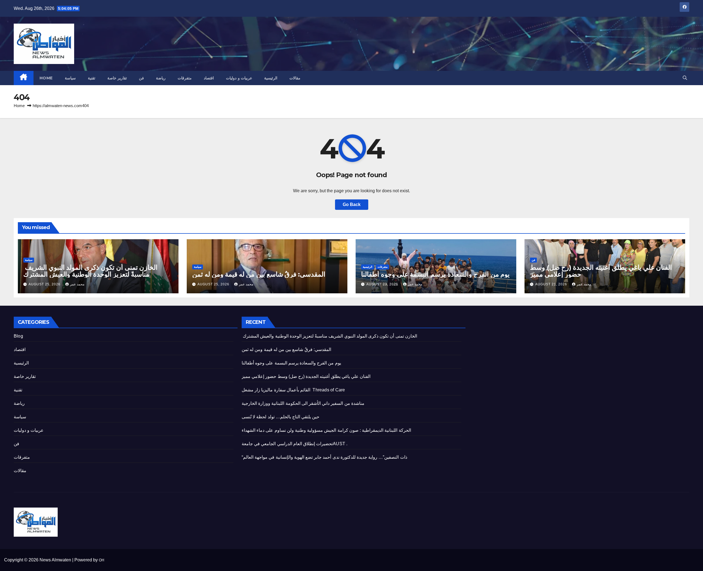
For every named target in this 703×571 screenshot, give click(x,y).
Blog (18, 336)
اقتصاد (209, 78)
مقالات (294, 78)
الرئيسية (270, 78)
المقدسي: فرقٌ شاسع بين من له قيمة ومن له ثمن (258, 274)
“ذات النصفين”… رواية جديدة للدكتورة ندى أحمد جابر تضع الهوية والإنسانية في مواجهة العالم (324, 457)
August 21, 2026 (551, 284)
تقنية (91, 78)
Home (46, 78)
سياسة (70, 78)
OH (101, 560)
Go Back (352, 204)
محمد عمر (77, 284)
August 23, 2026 (382, 284)
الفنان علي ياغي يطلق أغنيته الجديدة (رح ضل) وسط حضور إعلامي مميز (601, 270)
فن (141, 78)
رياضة (161, 78)
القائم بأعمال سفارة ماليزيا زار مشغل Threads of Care (293, 390)
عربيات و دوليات (239, 78)
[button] (685, 78)
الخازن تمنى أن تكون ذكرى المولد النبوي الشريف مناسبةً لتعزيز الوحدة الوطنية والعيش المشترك (90, 270)
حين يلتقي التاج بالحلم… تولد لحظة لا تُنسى (280, 416)
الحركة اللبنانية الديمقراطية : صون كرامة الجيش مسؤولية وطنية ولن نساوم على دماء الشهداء (326, 430)
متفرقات (185, 78)
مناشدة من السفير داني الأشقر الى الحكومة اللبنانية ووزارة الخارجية (303, 403)
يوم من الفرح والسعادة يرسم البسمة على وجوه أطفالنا (435, 274)
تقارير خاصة (117, 78)
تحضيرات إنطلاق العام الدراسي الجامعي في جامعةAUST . (294, 443)
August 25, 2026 (45, 284)
